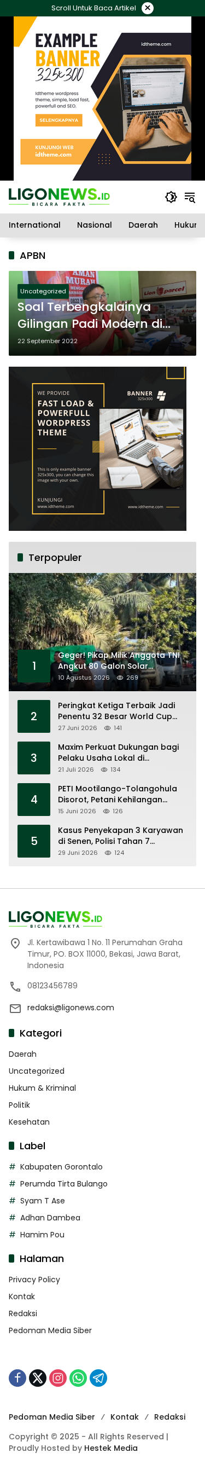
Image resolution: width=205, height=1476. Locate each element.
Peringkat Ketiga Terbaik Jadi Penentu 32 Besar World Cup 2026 (116, 711)
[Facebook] (17, 1378)
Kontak (22, 1296)
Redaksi (23, 1313)
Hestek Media (111, 1448)
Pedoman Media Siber (50, 1330)
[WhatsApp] (78, 1378)
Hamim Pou (42, 1234)
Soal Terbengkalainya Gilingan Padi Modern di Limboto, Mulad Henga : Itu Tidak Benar (99, 316)
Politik (19, 1104)
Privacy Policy (34, 1279)
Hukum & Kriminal (42, 1088)
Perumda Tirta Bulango (64, 1183)
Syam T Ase (42, 1200)
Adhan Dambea (50, 1217)
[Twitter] (37, 1378)
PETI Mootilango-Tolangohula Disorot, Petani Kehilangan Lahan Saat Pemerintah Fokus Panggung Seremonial (117, 794)
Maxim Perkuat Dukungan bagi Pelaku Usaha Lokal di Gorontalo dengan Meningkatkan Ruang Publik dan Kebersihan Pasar (121, 752)
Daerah (23, 1054)
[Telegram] (98, 1378)
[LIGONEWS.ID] (59, 196)
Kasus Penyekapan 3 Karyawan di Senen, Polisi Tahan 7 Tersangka (120, 836)
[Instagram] (58, 1378)
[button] (171, 197)
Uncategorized (43, 291)
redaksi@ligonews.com (70, 1007)
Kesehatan (29, 1121)
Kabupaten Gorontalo (61, 1166)
